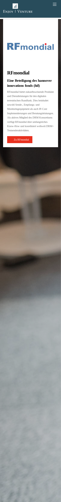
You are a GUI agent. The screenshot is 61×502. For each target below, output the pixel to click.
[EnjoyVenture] (17, 11)
